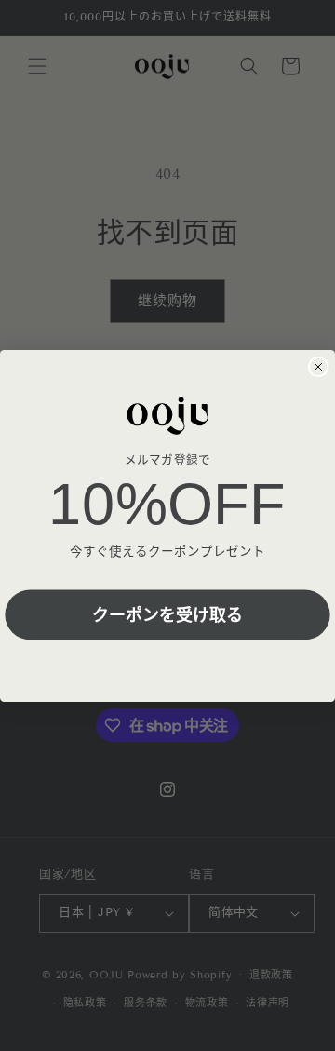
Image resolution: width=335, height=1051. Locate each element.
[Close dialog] (318, 366)
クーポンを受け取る (167, 613)
